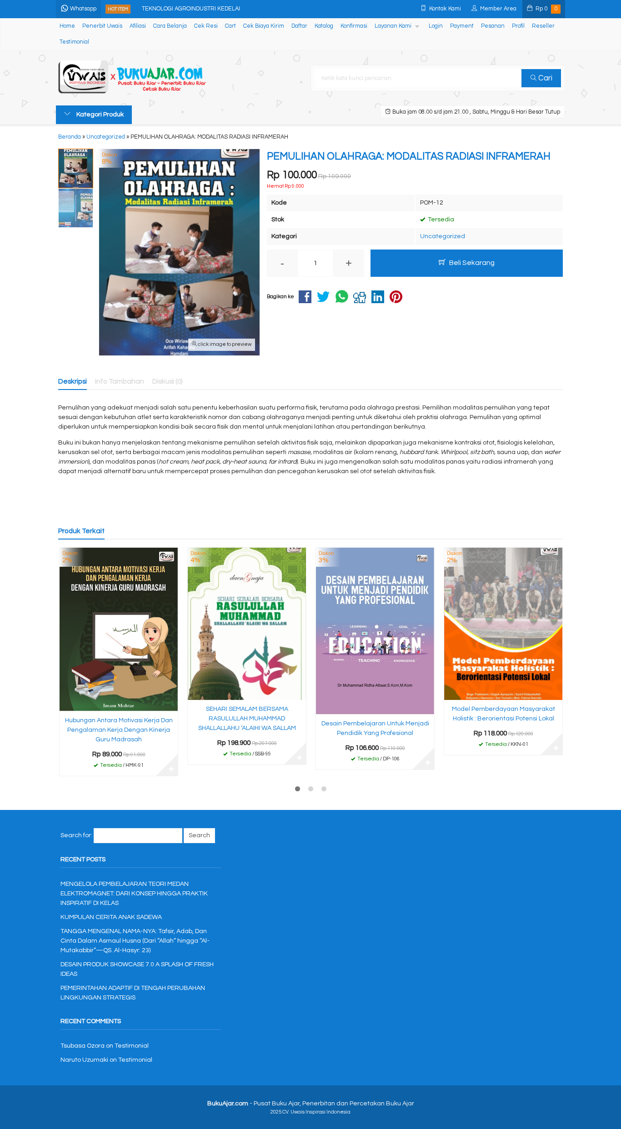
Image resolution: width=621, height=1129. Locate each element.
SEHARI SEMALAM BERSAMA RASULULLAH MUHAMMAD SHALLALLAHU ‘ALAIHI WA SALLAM (247, 718)
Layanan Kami (393, 26)
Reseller (543, 26)
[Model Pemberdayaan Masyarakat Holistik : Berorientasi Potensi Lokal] (503, 623)
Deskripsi (72, 381)
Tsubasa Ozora (82, 1046)
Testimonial (74, 42)
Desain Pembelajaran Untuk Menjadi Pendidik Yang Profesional (375, 728)
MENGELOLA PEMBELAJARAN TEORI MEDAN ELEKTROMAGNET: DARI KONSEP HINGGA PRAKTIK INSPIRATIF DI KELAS (134, 893)
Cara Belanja (170, 26)
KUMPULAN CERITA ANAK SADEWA (111, 917)
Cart (230, 26)
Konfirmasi (354, 26)
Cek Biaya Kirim (263, 26)
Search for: (76, 835)
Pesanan (493, 26)
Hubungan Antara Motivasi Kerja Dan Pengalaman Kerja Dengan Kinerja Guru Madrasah (119, 730)
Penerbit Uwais (102, 26)
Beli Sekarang (471, 262)
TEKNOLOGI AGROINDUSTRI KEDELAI (191, 9)
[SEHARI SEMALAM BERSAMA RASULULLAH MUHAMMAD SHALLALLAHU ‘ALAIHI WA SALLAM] (247, 623)
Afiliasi (138, 26)
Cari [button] (544, 78)
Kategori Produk (99, 114)
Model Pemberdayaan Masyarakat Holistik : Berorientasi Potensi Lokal (503, 714)
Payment (462, 26)
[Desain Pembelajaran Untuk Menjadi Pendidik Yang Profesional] (375, 631)
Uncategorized (442, 236)
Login (436, 26)
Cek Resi (206, 26)
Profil (518, 26)
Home (67, 26)
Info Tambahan (119, 381)
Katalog (324, 26)
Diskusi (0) (167, 381)
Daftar (299, 26)
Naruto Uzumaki (84, 1060)
